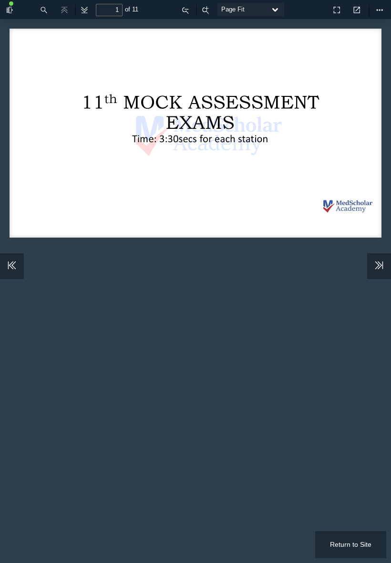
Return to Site (350, 544)
